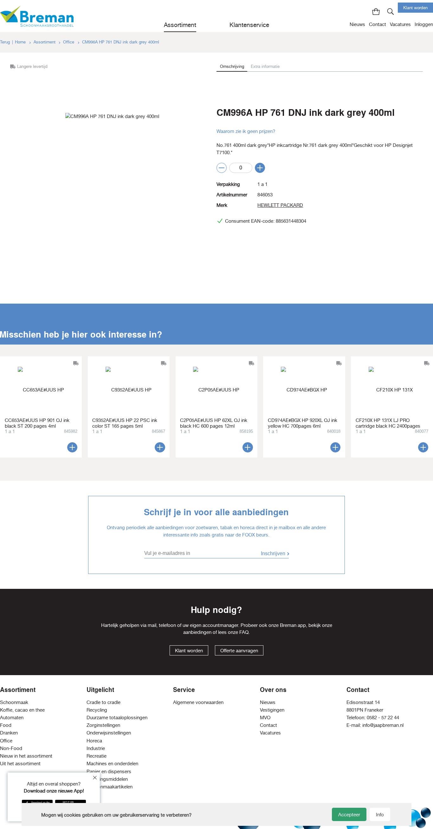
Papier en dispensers (109, 771)
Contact (377, 24)
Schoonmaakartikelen (109, 786)
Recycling (97, 710)
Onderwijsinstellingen (109, 732)
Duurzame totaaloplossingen (117, 717)
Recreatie (97, 756)
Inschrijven (273, 553)
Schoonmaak (14, 702)
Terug (5, 42)
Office (69, 42)
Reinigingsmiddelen (107, 779)
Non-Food (11, 748)
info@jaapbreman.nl (383, 725)
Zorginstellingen (103, 725)
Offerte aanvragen (239, 650)
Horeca (94, 740)
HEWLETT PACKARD (280, 205)
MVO (265, 717)
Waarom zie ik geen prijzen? (246, 131)
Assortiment (180, 24)
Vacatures (400, 24)
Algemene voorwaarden (198, 702)
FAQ (244, 632)
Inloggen (424, 24)
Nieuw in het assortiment (26, 756)
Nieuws (357, 24)
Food (5, 725)
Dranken (9, 732)
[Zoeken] (390, 11)
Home (21, 42)
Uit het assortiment (20, 763)
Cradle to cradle (103, 702)
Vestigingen (272, 710)
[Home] (37, 16)
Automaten (11, 717)
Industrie (96, 748)
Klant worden (415, 7)
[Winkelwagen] (376, 11)
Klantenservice (249, 24)
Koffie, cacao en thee (22, 710)
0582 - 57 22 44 (383, 717)
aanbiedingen (197, 632)
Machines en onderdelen (112, 763)
